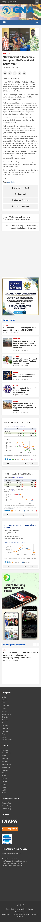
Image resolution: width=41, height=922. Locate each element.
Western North (7, 740)
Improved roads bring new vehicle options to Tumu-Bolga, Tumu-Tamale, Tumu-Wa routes (24, 344)
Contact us (6, 915)
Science (4, 781)
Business (5, 750)
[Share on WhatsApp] (15, 73)
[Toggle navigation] (4, 22)
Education (5, 761)
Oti (2, 723)
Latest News (9, 320)
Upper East (5, 728)
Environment (6, 767)
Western (4, 737)
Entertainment (6, 764)
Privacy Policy (6, 809)
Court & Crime (6, 753)
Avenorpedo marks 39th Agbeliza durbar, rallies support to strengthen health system (25, 406)
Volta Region (11, 182)
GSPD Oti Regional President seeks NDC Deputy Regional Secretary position (25, 361)
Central (4, 708)
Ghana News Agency (26, 909)
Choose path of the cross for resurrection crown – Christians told (25, 390)
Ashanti (4, 700)
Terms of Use (6, 803)
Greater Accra (6, 714)
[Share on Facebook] (5, 73)
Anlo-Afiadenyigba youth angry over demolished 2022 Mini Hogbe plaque (17, 218)
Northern (5, 720)
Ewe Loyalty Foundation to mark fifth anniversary (24, 375)
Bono (3, 703)
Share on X (22, 194)
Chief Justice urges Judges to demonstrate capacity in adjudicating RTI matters (21, 227)
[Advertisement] (20, 255)
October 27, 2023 (9, 68)
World (4, 790)
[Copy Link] (24, 73)
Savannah (5, 726)
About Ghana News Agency (11, 853)
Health (4, 776)
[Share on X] (10, 73)
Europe (5, 650)
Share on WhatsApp (21, 200)
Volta (3, 734)
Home (4, 793)
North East (5, 717)
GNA (17, 68)
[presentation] (34, 644)
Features (5, 770)
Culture (4, 756)
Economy (16, 339)
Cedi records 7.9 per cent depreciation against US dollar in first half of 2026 (19, 329)
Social (5, 325)
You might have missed (14, 644)
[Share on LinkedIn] (19, 73)
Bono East (5, 706)
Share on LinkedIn (22, 206)
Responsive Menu (37, 2)
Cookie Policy (6, 806)
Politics (6, 53)
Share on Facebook (21, 188)
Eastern (4, 711)
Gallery (4, 773)
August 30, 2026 (8, 332)
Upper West (6, 731)
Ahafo (4, 697)
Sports (4, 787)
